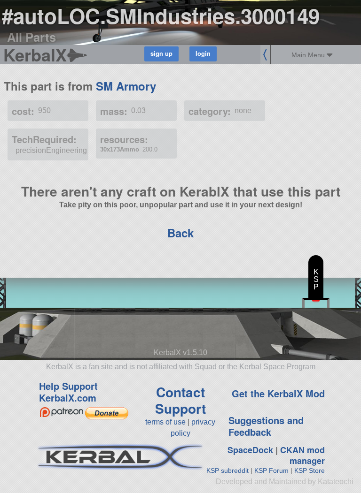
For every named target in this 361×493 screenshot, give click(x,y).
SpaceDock (250, 450)
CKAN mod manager (302, 455)
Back (180, 233)
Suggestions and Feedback (266, 426)
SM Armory (126, 86)
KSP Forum (271, 470)
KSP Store (309, 470)
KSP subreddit (227, 470)
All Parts (31, 37)
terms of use (165, 422)
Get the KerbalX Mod (278, 393)
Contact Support (180, 400)
